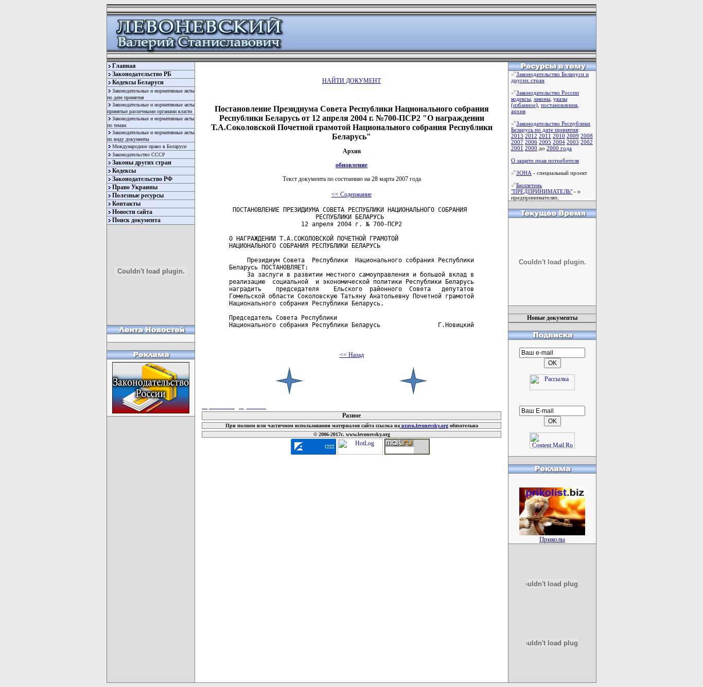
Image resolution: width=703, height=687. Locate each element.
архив (518, 111)
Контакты (126, 203)
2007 (517, 142)
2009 (573, 136)
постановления (559, 105)
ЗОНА (524, 173)
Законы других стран (141, 162)
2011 (545, 136)
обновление (351, 165)
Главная (124, 65)
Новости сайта (132, 211)
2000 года (559, 148)
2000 (531, 148)
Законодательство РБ (141, 74)
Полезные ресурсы (138, 195)
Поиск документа (136, 220)
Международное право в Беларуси (149, 146)
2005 (545, 142)
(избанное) (524, 105)
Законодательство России (547, 92)
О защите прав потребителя (545, 160)
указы (560, 99)
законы (542, 99)
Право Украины (134, 187)
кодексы (521, 99)
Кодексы (124, 170)
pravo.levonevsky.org (424, 425)
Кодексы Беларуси (138, 82)
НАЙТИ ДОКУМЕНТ (351, 80)
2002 (587, 142)
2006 (531, 142)
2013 (517, 136)
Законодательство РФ (142, 179)
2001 (517, 148)
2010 (559, 136)
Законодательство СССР (138, 154)
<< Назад (352, 354)
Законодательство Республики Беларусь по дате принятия (550, 126)
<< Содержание (351, 194)
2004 (559, 142)
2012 (531, 136)
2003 (573, 142)
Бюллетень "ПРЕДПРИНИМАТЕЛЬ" (541, 188)
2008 (587, 136)
